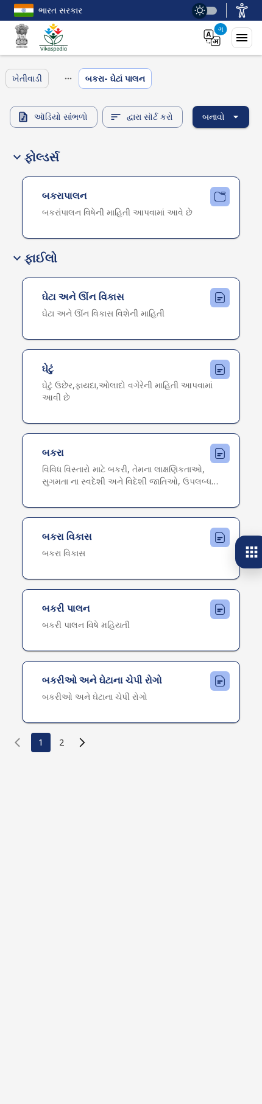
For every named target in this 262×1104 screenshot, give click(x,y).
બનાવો (213, 116)
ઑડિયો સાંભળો (61, 116)
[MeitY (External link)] (22, 38)
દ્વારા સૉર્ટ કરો (150, 116)
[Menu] (242, 37)
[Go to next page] (82, 742)
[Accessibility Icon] (242, 10)
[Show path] (68, 78)
